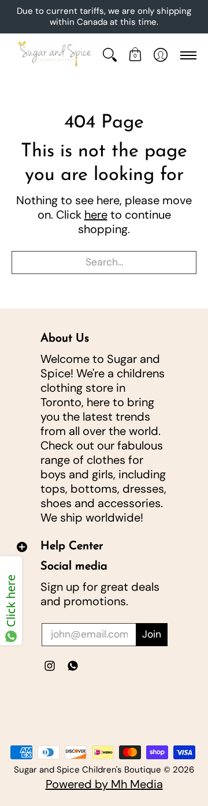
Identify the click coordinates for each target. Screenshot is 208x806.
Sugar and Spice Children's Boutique (87, 769)
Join (151, 634)
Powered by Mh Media (104, 784)
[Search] (109, 55)
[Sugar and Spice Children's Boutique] (54, 55)
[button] (135, 55)
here (95, 214)
